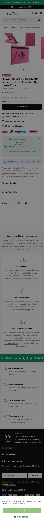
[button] (22, 517)
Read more (21, 504)
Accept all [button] (22, 510)
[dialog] (22, 508)
